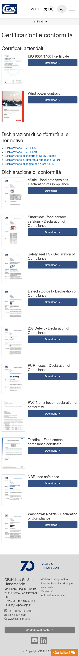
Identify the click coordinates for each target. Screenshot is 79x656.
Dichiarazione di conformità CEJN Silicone (30, 156)
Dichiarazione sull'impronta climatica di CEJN (32, 160)
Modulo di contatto (41, 630)
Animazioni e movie (53, 595)
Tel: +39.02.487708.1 (21, 610)
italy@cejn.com (17, 614)
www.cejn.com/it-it (19, 618)
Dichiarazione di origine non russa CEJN (29, 164)
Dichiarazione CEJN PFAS (21, 152)
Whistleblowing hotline (54, 579)
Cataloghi (47, 591)
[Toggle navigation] (72, 9)
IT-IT (38, 9)
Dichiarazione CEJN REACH (22, 148)
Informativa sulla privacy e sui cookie (57, 585)
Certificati (38, 21)
